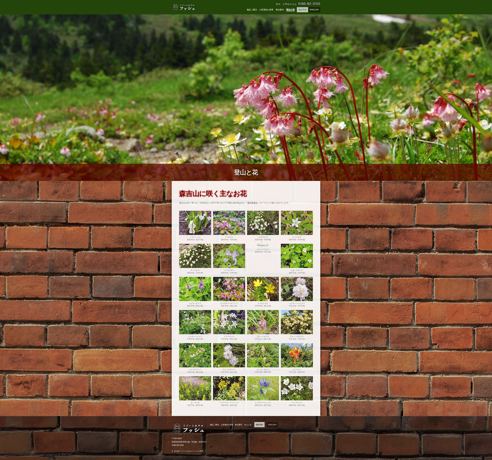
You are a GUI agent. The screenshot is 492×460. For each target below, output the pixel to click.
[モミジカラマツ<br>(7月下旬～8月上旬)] (229, 365)
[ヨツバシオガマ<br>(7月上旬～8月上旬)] (263, 332)
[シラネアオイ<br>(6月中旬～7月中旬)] (229, 266)
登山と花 (290, 9)
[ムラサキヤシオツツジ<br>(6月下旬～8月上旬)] (229, 299)
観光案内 (280, 9)
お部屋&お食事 (266, 9)
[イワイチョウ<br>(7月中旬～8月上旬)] (229, 332)
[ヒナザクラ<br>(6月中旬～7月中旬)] (263, 233)
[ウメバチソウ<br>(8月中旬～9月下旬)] (297, 398)
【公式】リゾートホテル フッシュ (186, 451)
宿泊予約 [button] (259, 425)
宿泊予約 (302, 9)
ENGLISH (314, 9)
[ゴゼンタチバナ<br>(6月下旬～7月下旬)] (297, 266)
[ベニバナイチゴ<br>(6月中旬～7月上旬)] (263, 245)
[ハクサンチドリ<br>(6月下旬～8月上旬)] (195, 299)
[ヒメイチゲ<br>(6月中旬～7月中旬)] (297, 233)
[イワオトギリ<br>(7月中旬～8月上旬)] (263, 299)
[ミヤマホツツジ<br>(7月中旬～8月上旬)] (195, 365)
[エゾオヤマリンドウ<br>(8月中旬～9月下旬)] (263, 398)
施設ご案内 (252, 9)
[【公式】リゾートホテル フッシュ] (188, 432)
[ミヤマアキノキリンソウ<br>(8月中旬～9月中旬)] (229, 398)
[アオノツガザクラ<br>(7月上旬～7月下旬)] (297, 332)
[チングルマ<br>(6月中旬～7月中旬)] (195, 266)
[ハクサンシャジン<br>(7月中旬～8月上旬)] (195, 332)
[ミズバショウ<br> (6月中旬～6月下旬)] (195, 233)
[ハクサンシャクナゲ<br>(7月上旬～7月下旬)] (297, 299)
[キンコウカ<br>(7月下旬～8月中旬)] (195, 398)
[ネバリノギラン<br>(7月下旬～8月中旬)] (263, 365)
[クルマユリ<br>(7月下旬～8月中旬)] (297, 365)
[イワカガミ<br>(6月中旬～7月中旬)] (229, 233)
